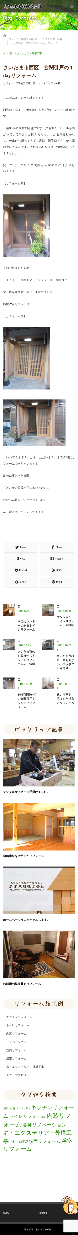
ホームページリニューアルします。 (26, 919)
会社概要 (43, 1213)
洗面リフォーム (16, 1050)
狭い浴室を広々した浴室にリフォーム (65, 699)
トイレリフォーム (18, 1025)
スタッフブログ (16, 1075)
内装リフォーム (16, 1033)
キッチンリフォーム (19, 1017)
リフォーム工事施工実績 (17, 83)
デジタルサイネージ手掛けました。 (26, 792)
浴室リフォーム (16, 1058)
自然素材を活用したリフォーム (23, 856)
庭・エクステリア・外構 (47, 83)
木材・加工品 (19, 1142)
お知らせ (9, 1108)
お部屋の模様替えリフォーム (22, 983)
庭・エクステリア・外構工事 (25, 53)
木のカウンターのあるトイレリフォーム (26, 625)
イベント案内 (23, 1108)
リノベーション (16, 1041)
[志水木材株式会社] (22, 6)
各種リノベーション (44, 1124)
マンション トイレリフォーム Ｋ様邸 (65, 621)
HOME (6, 1213)
